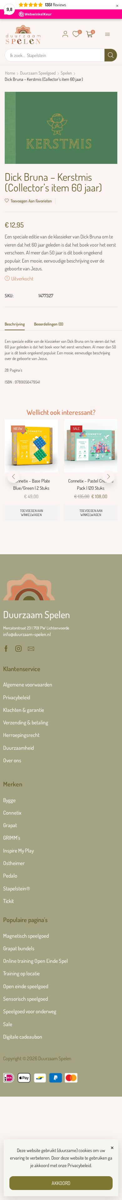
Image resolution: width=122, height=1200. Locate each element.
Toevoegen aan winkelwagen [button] (31, 513)
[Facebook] (6, 648)
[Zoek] (110, 55)
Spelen (66, 73)
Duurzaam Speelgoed (38, 73)
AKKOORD (61, 1183)
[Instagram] (18, 648)
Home (10, 73)
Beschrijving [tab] (15, 323)
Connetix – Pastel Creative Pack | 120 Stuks (91, 484)
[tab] (15, 325)
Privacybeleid (79, 1165)
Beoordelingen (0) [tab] (48, 323)
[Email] (31, 648)
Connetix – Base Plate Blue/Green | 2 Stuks (31, 484)
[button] (65, 34)
